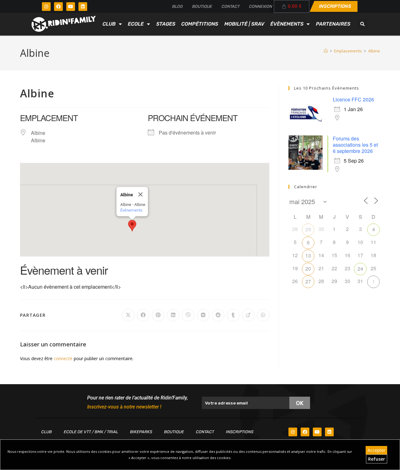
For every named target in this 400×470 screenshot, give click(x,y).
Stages (165, 24)
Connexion (260, 6)
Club (109, 24)
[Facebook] (58, 6)
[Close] (140, 194)
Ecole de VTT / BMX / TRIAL (91, 431)
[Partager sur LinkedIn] (173, 315)
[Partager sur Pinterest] (158, 315)
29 (308, 229)
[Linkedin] (82, 6)
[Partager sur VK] (203, 315)
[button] (362, 24)
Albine (374, 51)
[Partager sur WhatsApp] (263, 315)
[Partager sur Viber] (188, 315)
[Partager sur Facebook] (143, 315)
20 (308, 268)
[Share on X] (128, 315)
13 (308, 255)
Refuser (376, 459)
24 (360, 268)
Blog (177, 6)
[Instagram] (46, 6)
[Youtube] (70, 6)
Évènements (286, 24)
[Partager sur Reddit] (218, 315)
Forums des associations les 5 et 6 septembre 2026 (355, 144)
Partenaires (333, 24)
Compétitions (199, 24)
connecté (63, 358)
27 (308, 281)
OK (300, 402)
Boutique (202, 6)
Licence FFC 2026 (353, 99)
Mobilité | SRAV (244, 24)
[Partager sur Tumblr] (233, 315)
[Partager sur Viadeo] (248, 315)
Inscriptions (239, 431)
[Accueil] (326, 51)
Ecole (136, 24)
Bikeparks (141, 431)
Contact (231, 6)
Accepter (376, 450)
